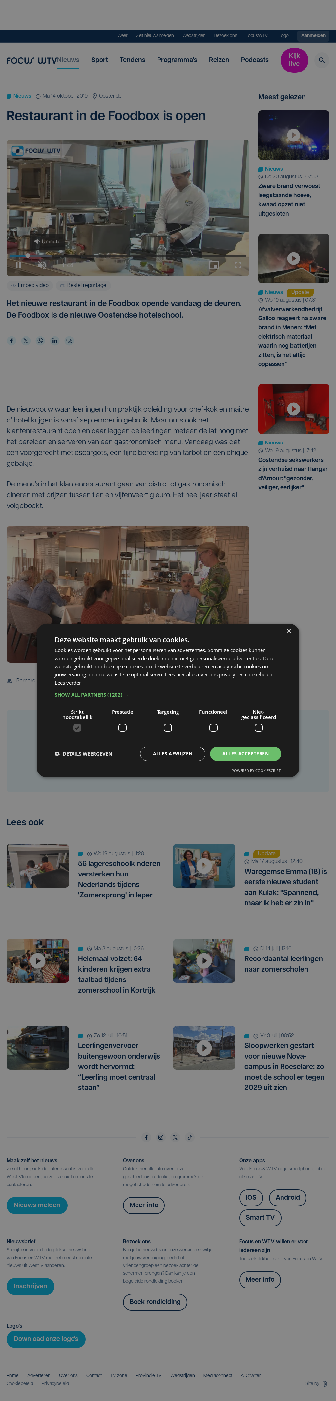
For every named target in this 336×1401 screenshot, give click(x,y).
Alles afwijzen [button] (173, 754)
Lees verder (68, 682)
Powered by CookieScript (256, 770)
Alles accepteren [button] (245, 754)
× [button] (288, 631)
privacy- (228, 674)
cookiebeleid (259, 674)
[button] (168, 695)
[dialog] (168, 701)
